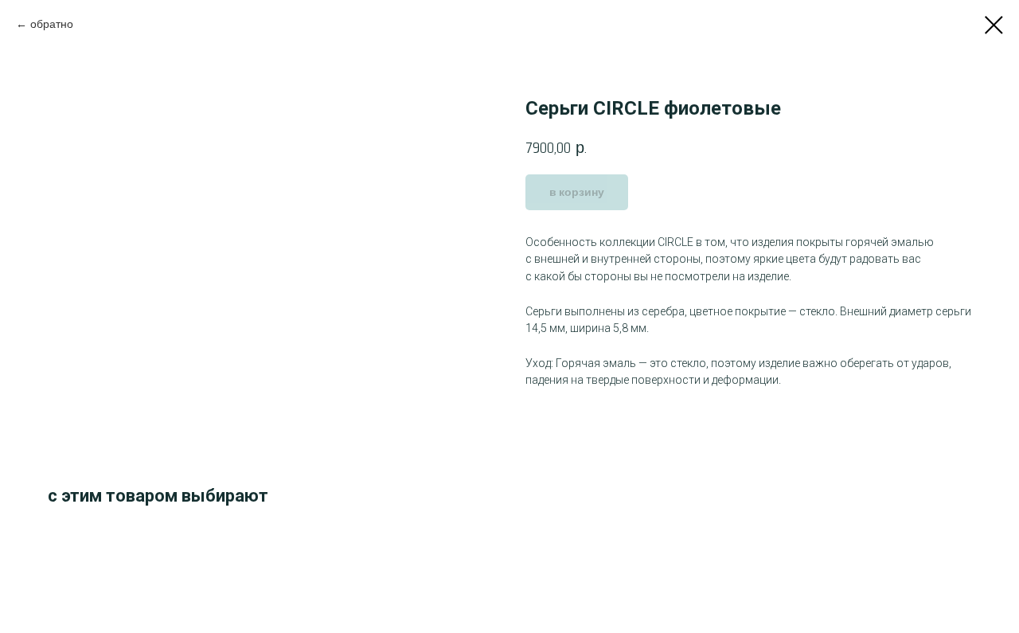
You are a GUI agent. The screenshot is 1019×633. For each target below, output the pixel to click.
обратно (51, 24)
